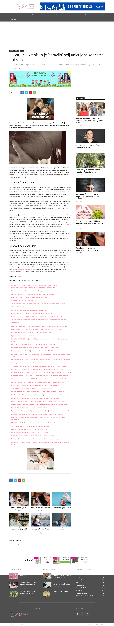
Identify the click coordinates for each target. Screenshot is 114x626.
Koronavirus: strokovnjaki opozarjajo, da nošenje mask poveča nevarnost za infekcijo (38, 382)
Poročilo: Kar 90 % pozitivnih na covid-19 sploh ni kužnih (29, 408)
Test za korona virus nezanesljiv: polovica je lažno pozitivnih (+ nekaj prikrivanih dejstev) (39, 320)
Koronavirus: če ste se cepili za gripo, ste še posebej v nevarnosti (32, 313)
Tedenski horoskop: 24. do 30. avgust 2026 (28, 575)
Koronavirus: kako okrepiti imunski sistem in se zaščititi (28, 310)
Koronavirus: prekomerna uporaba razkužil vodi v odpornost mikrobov (33, 294)
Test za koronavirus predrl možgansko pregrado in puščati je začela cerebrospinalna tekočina (40, 411)
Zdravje (21, 50)
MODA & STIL (41, 15)
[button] (102, 15)
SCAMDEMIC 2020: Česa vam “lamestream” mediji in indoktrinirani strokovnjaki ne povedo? (40, 423)
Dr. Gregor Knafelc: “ (41, 359)
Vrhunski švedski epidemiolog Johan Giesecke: (39, 366)
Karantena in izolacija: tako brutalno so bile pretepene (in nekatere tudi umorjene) (37, 369)
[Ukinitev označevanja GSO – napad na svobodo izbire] (61, 499)
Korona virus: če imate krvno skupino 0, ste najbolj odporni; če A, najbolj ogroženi (37, 316)
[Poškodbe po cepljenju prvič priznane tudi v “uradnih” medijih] (47, 585)
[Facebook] (22, 92)
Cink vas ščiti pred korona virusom (22, 307)
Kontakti (91, 624)
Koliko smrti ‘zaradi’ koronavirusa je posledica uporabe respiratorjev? (33, 287)
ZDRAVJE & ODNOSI (67, 15)
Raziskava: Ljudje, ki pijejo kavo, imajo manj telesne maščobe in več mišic (19, 509)
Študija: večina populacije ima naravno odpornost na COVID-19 (31, 332)
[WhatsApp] (34, 92)
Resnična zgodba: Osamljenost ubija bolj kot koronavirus (29, 297)
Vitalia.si (102, 624)
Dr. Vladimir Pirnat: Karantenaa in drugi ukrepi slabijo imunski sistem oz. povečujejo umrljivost (40, 395)
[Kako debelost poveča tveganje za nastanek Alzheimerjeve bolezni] (40, 519)
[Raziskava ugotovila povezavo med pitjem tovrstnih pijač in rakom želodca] (40, 499)
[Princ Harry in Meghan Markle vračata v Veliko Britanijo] (90, 160)
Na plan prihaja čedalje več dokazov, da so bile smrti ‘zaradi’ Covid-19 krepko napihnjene (39, 326)
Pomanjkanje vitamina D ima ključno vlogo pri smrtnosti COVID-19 (32, 351)
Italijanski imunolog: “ (41, 372)
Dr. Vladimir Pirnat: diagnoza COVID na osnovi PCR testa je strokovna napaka (35, 398)
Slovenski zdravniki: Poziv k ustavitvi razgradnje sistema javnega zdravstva (34, 436)
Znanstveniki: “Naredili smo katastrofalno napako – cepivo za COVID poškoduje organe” (62, 576)
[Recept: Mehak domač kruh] (46, 594)
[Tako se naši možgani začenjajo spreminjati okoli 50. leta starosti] (19, 519)
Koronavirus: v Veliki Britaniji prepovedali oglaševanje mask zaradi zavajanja (35, 385)
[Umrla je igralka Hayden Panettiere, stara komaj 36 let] (90, 136)
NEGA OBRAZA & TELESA (16, 15)
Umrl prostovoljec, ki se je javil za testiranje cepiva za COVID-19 (31, 426)
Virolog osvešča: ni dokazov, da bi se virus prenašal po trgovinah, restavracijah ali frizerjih (39, 376)
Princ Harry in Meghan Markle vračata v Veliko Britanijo (88, 171)
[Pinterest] (30, 92)
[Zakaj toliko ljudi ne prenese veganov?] (61, 519)
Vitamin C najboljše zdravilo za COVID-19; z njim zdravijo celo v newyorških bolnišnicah (38, 379)
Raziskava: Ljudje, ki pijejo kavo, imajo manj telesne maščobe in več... (28, 584)
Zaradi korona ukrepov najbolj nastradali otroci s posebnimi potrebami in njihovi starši (38, 304)
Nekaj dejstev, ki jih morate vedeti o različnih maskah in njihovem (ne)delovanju (36, 329)
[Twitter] (26, 92)
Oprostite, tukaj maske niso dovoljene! (23, 336)
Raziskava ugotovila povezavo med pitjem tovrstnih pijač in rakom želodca (40, 509)
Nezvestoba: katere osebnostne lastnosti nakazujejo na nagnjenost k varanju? (90, 120)
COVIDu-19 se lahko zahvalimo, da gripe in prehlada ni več (29, 429)
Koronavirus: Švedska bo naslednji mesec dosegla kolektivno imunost (33, 291)
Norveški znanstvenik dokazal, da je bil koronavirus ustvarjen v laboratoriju (34, 285)
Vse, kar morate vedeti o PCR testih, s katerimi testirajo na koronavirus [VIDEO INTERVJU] (40, 404)
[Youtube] (87, 614)
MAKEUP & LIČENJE (30, 15)
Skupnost (13, 19)
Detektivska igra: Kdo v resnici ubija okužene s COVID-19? (29, 432)
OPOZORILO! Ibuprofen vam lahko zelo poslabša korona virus (30, 323)
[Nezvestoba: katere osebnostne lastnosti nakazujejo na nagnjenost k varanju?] (90, 109)
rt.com (19, 276)
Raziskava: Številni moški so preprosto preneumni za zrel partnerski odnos (87, 196)
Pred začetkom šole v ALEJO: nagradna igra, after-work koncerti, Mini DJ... (90, 223)
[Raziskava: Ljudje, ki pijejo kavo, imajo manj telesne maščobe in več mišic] (19, 499)
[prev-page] (39, 533)
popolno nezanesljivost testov (27, 269)
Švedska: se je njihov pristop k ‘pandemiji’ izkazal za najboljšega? (31, 388)
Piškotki (97, 624)
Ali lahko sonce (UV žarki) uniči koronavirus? (25, 300)
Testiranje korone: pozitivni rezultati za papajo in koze (28, 363)
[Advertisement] (57, 36)
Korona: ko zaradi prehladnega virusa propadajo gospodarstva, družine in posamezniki (38, 392)
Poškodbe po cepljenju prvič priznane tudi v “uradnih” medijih (61, 584)
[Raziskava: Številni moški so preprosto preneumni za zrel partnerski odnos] (90, 185)
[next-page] (41, 533)
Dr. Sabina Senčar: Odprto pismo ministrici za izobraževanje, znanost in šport (35, 439)
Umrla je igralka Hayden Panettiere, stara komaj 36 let (90, 146)
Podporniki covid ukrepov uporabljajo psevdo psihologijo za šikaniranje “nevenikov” (37, 414)
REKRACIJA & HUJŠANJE (53, 15)
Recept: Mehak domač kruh (60, 591)
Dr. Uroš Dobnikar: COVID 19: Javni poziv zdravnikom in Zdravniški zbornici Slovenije (38, 401)
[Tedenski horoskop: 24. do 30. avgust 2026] (13, 576)
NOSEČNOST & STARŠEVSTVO (83, 15)
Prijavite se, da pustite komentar (18, 544)
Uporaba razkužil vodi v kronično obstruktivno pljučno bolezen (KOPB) (33, 344)
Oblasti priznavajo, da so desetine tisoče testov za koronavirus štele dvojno (35, 348)
